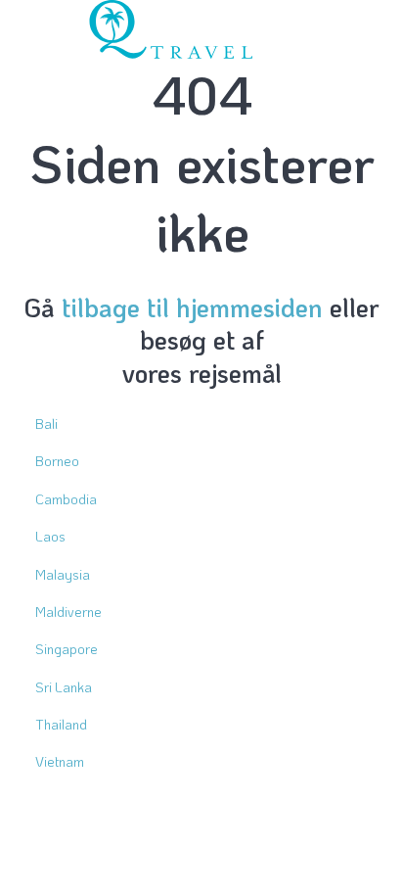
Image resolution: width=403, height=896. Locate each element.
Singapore (66, 648)
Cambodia (66, 499)
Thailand (61, 724)
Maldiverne (68, 611)
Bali (46, 423)
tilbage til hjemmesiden (192, 307)
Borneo (57, 460)
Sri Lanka (63, 687)
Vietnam (59, 761)
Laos (50, 536)
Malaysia (62, 574)
